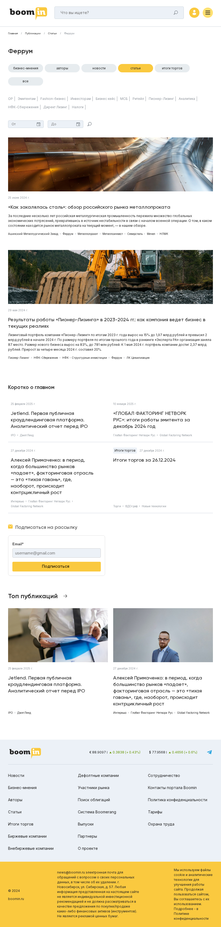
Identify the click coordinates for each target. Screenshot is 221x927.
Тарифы (155, 812)
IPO (13, 435)
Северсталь (135, 233)
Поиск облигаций (94, 799)
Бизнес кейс (105, 99)
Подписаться (55, 566)
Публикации (33, 33)
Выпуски (86, 824)
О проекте (88, 848)
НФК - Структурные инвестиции (84, 357)
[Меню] (208, 13)
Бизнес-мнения (25, 68)
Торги (117, 506)
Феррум (68, 233)
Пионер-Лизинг (161, 99)
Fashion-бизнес (53, 99)
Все (26, 81)
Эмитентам (27, 99)
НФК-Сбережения (23, 107)
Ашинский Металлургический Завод (33, 233)
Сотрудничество (164, 775)
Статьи (52, 33)
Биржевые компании (27, 836)
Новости (99, 68)
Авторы (62, 68)
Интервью (17, 501)
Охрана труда (161, 824)
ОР (10, 99)
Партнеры (87, 836)
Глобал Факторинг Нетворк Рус (134, 435)
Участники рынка (93, 787)
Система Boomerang (97, 812)
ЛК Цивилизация (138, 357)
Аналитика (187, 99)
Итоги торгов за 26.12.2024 (144, 460)
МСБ (124, 99)
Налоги (78, 107)
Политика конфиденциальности (177, 799)
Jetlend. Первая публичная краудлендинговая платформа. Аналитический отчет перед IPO (49, 419)
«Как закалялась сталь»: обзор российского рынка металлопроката (89, 207)
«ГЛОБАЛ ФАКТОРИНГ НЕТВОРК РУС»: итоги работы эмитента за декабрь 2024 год (151, 419)
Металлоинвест (112, 233)
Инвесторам (81, 99)
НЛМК (164, 233)
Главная (13, 33)
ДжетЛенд (27, 435)
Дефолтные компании (98, 775)
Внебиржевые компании (31, 848)
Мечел (151, 233)
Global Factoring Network (176, 435)
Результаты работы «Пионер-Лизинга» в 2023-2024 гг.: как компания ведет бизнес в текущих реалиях (106, 323)
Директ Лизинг (55, 107)
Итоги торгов (172, 68)
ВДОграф (131, 506)
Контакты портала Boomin (172, 787)
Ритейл (138, 99)
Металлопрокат (88, 233)
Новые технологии (154, 506)
